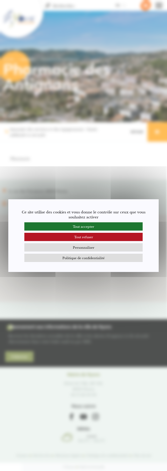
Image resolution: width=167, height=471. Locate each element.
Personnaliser (83, 247)
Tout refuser (83, 237)
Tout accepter (83, 226)
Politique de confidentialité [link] (83, 257)
